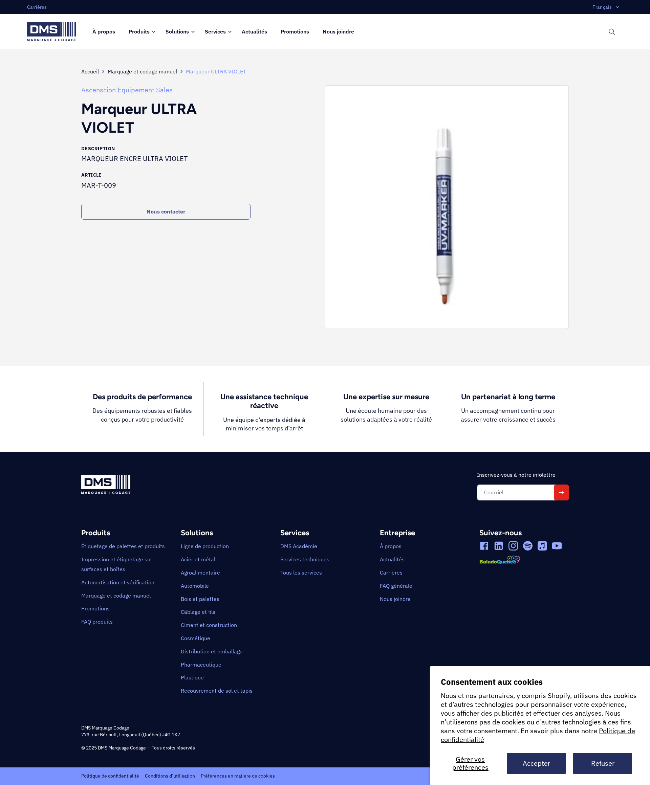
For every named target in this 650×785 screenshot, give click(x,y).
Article (91, 175)
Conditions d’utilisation (170, 776)
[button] (140, 32)
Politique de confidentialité (110, 776)
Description (98, 148)
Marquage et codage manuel (142, 71)
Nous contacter (166, 211)
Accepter (536, 763)
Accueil (90, 71)
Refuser (602, 763)
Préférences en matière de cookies (238, 776)
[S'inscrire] (561, 492)
